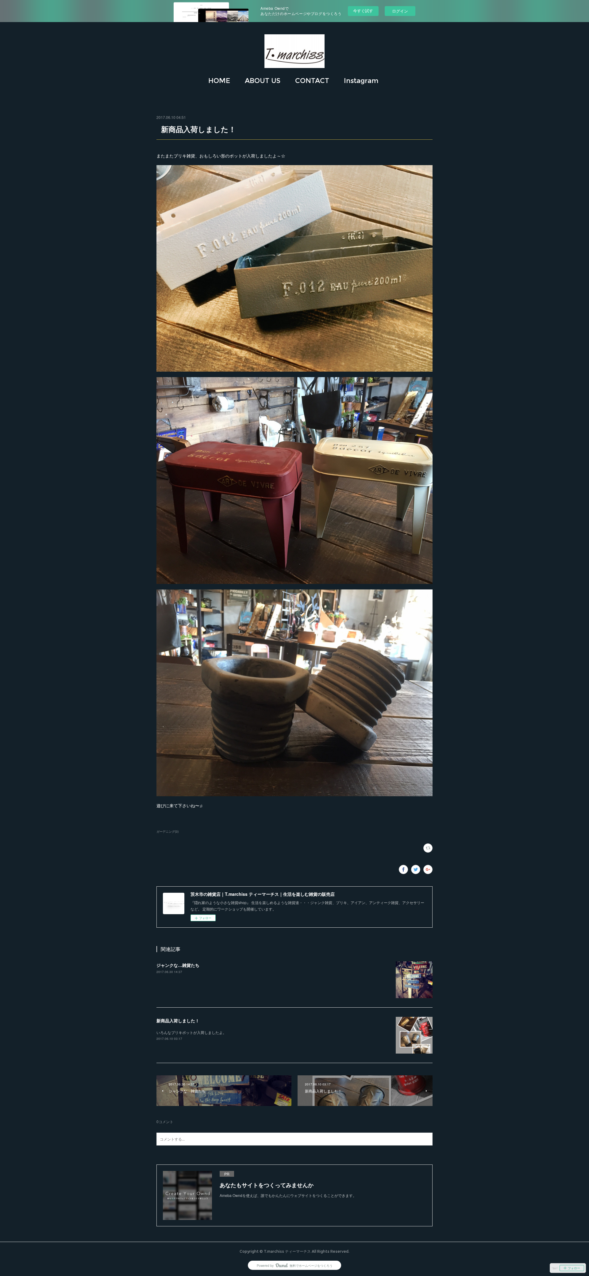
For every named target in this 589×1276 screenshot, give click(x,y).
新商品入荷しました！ (177, 1020)
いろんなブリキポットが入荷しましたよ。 (191, 1032)
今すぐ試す (363, 10)
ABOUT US (262, 81)
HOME (219, 81)
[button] (219, 80)
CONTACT (312, 81)
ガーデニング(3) (167, 831)
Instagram (361, 81)
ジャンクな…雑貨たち (177, 965)
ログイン (400, 11)
